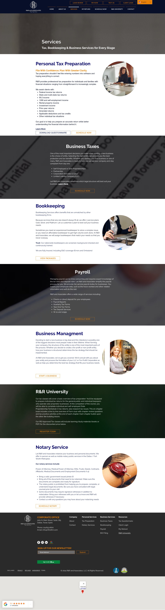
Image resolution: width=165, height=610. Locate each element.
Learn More (40, 129)
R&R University (125, 533)
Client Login (123, 525)
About (71, 521)
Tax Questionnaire (126, 521)
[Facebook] (38, 542)
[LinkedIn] (46, 542)
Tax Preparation (88, 521)
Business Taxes (106, 521)
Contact (72, 525)
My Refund (123, 529)
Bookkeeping (105, 525)
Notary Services (88, 525)
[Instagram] (42, 542)
